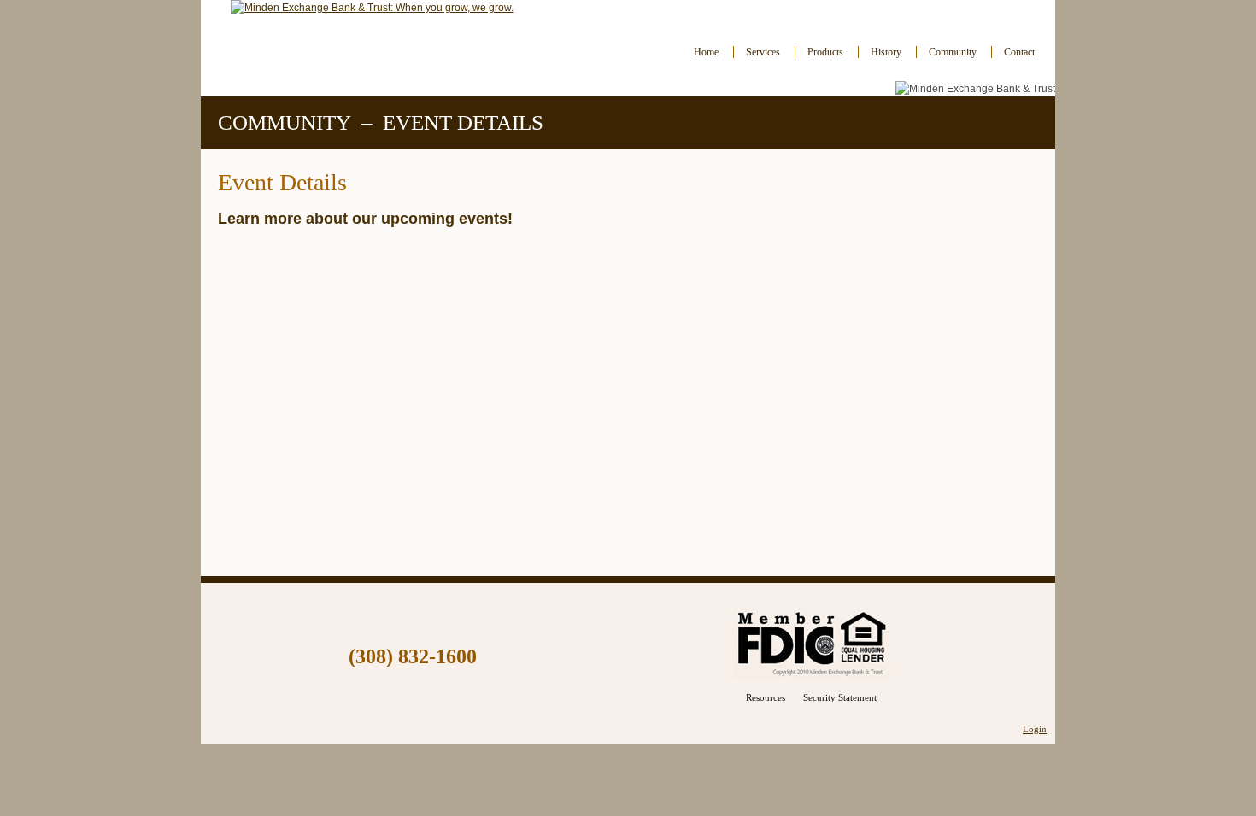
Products (825, 52)
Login (1035, 729)
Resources (765, 697)
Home (706, 52)
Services (763, 52)
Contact (1019, 52)
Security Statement (840, 697)
